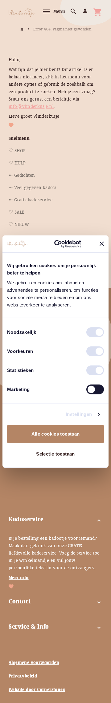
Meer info (19, 577)
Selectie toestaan (55, 453)
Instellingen (79, 414)
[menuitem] (17, 150)
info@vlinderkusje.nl (31, 106)
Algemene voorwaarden (34, 662)
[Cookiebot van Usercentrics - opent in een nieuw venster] (65, 244)
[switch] (88, 348)
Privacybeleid (23, 676)
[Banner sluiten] (102, 244)
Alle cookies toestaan (55, 433)
